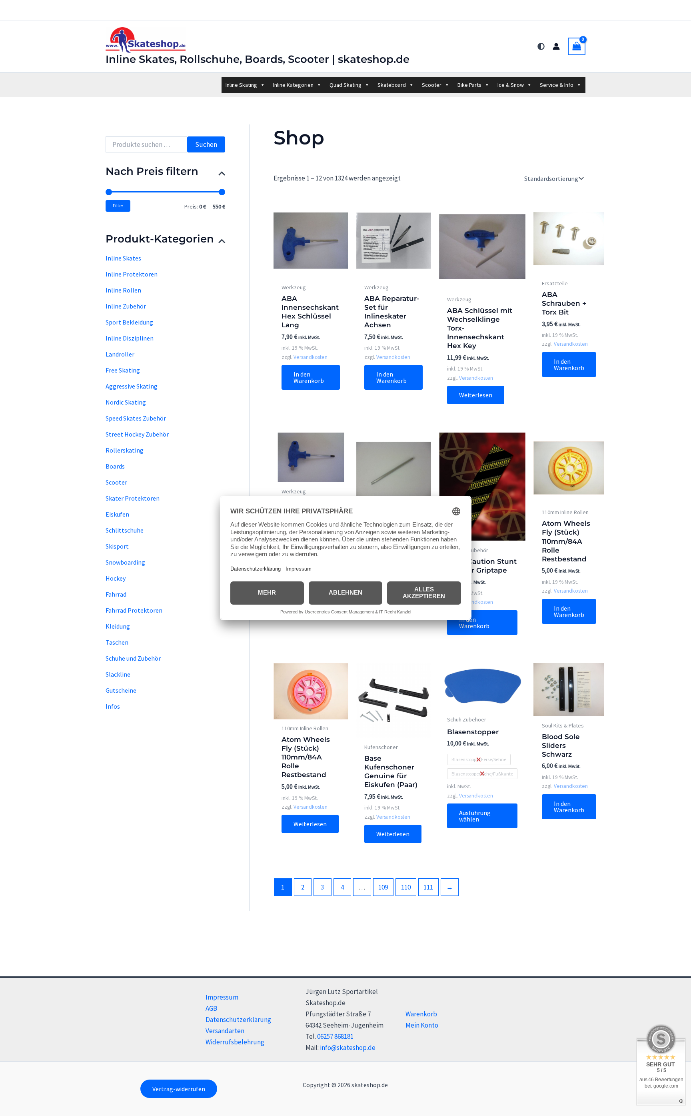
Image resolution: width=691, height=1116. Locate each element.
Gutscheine (121, 690)
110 (406, 887)
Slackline (118, 674)
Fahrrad (116, 594)
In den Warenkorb (309, 377)
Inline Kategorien (293, 84)
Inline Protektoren (132, 274)
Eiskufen (117, 514)
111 (428, 887)
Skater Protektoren (133, 498)
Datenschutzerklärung (238, 1019)
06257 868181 (335, 1036)
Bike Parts (469, 84)
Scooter (431, 84)
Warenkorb (421, 1014)
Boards (115, 466)
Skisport (117, 546)
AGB (211, 1008)
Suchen (206, 144)
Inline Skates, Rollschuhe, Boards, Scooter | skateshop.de (257, 59)
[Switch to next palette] (541, 46)
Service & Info (556, 84)
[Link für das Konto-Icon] (556, 46)
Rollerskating (125, 450)
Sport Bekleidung (129, 322)
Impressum (222, 997)
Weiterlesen (475, 395)
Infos (113, 706)
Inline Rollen (123, 290)
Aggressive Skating (132, 386)
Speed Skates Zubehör (136, 418)
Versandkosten (311, 357)
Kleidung (118, 626)
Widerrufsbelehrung (235, 1042)
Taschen (117, 642)
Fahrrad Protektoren (134, 610)
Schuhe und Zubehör (133, 658)
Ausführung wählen (475, 816)
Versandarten (225, 1030)
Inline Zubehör (126, 306)
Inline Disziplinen (130, 338)
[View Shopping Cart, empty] (576, 46)
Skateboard (391, 84)
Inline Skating (241, 84)
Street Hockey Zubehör (137, 434)
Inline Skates (123, 258)
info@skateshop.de (347, 1047)
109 (383, 887)
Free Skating (123, 370)
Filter (118, 205)
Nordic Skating (126, 402)
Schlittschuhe (125, 530)
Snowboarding (125, 562)
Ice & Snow (510, 84)
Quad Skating (345, 84)
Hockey (116, 578)
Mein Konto (421, 1025)
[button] (178, 1089)
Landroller (120, 354)
